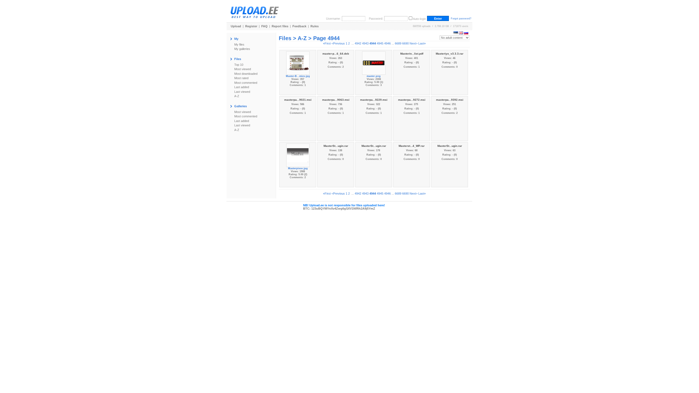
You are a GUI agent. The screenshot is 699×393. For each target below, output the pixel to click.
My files (239, 44)
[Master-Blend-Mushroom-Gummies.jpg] (298, 62)
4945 (380, 43)
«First (327, 43)
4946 (387, 43)
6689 (398, 43)
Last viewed (242, 91)
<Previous (338, 43)
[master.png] (374, 62)
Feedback (299, 26)
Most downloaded (245, 73)
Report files (280, 26)
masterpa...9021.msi (298, 99)
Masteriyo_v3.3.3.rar (449, 53)
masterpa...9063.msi (336, 99)
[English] (461, 33)
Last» (422, 43)
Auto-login (419, 18)
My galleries (242, 48)
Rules (314, 26)
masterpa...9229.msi (373, 99)
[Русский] (466, 33)
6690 (405, 43)
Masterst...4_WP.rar (412, 145)
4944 (372, 43)
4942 (358, 43)
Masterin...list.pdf (411, 53)
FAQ (264, 26)
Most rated (241, 78)
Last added (241, 87)
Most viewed (242, 69)
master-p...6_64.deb (335, 53)
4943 (365, 43)
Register (251, 26)
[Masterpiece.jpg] (298, 154)
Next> (413, 43)
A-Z (236, 96)
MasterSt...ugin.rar (336, 145)
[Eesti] (456, 33)
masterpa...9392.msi (449, 99)
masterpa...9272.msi (411, 99)
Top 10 (238, 64)
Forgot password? (461, 18)
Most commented (245, 82)
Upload (236, 26)
